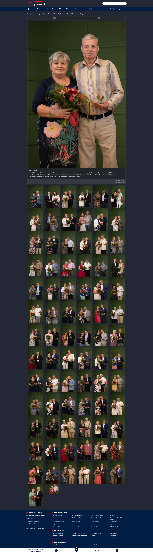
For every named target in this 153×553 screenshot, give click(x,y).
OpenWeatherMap (41, 528)
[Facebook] (56, 551)
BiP (28, 526)
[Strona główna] (28, 9)
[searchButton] (99, 18)
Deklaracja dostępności (33, 524)
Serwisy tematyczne (116, 9)
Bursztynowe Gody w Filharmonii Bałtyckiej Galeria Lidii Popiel (53, 14)
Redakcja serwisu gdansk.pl (34, 521)
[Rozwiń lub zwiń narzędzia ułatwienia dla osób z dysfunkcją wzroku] (117, 550)
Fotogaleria (30, 14)
